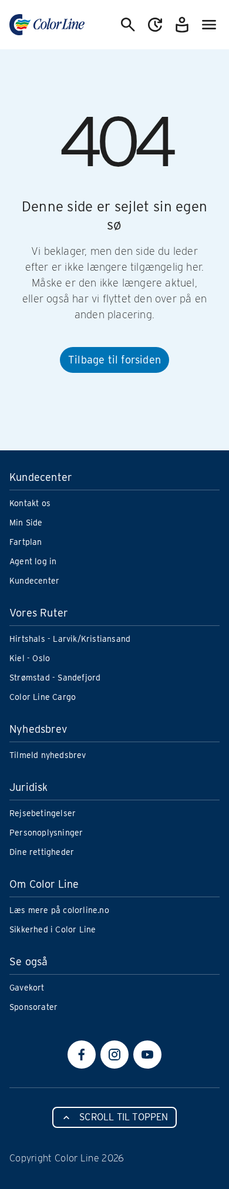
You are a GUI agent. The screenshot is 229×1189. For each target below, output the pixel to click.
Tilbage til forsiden (114, 359)
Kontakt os (29, 503)
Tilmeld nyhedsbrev (47, 755)
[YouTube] (147, 1054)
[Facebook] (82, 1054)
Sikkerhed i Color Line (52, 929)
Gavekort (27, 987)
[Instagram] (114, 1054)
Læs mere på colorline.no (59, 910)
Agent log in (32, 561)
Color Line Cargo (42, 697)
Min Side (26, 522)
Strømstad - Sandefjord (54, 677)
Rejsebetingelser (42, 813)
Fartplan (25, 542)
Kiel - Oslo (29, 658)
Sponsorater (33, 1007)
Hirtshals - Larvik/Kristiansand (69, 639)
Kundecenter (34, 580)
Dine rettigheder (41, 852)
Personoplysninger (46, 832)
